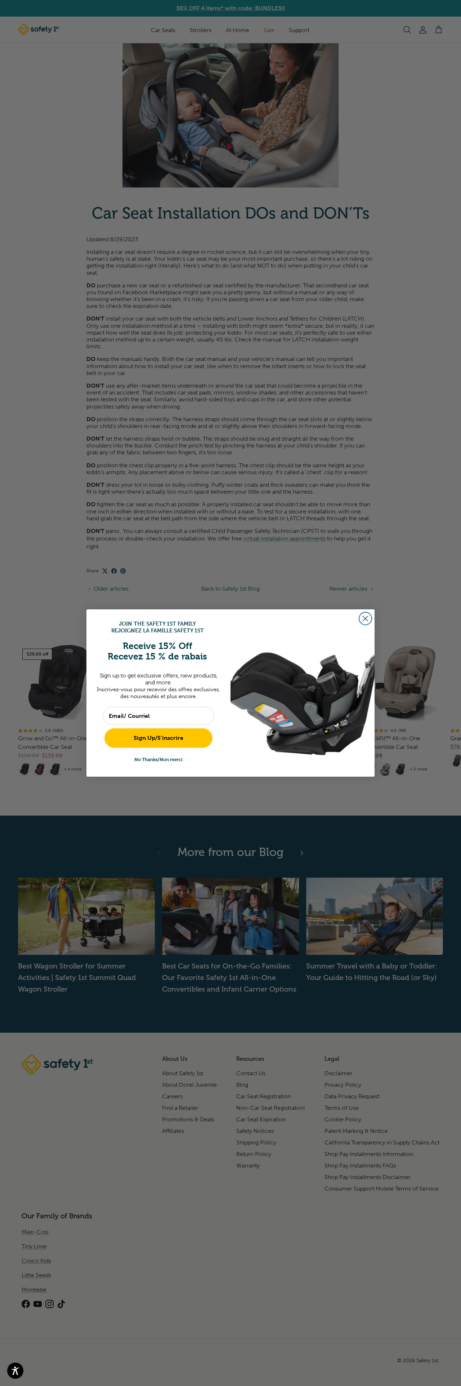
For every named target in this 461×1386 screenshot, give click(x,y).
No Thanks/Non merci (158, 759)
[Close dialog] (365, 618)
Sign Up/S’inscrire (158, 737)
